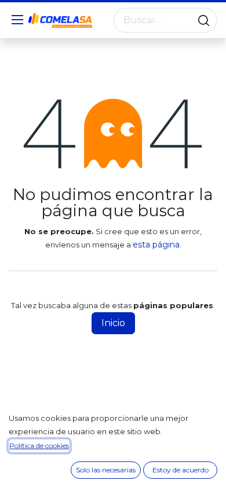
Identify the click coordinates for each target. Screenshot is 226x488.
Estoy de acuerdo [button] (180, 469)
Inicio (113, 322)
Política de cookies (39, 445)
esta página (156, 244)
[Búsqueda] (203, 20)
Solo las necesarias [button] (106, 469)
